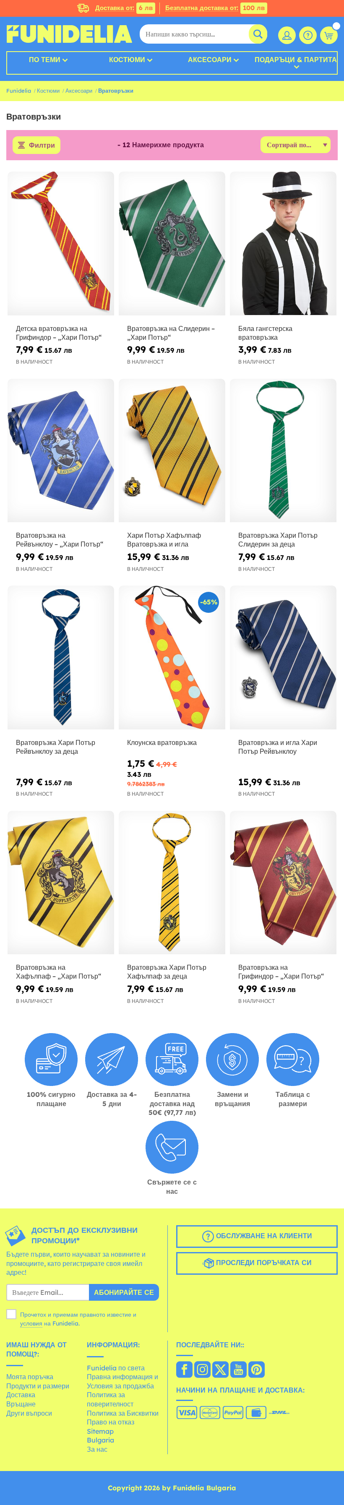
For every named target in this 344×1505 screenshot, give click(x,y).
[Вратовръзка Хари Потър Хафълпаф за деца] (172, 883)
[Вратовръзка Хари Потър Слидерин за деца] (283, 451)
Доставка (20, 1394)
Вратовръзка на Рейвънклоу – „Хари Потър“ (59, 539)
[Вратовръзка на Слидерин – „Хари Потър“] (172, 244)
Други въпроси (29, 1413)
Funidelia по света (116, 1368)
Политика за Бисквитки (123, 1413)
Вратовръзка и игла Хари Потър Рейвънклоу (277, 746)
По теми (44, 59)
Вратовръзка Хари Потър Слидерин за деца (278, 539)
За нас (97, 1449)
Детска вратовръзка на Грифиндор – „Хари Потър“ (59, 332)
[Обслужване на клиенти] (308, 35)
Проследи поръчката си (263, 1262)
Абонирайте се (124, 1292)
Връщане (21, 1404)
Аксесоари (210, 59)
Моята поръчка (29, 1376)
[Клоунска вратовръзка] (172, 658)
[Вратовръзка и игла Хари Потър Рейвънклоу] (283, 658)
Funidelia (18, 90)
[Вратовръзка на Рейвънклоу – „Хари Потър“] (61, 451)
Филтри (42, 145)
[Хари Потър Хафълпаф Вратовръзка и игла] (172, 451)
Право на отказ (110, 1422)
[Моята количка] (329, 35)
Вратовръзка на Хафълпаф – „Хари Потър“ (58, 971)
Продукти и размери (37, 1386)
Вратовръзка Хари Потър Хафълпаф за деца (166, 971)
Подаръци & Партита (296, 60)
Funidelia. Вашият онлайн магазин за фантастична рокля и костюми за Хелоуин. (69, 34)
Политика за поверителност (110, 1399)
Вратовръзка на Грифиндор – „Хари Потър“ (281, 971)
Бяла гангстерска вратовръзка (265, 332)
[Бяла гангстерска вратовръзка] (283, 244)
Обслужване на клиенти (263, 1236)
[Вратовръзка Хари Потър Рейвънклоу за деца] (61, 658)
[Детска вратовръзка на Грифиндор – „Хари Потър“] (61, 244)
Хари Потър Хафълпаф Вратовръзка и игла (164, 539)
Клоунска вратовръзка (162, 742)
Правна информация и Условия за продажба (122, 1381)
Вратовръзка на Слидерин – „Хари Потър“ (171, 332)
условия (31, 1323)
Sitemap (100, 1431)
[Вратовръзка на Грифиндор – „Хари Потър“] (283, 883)
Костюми (127, 59)
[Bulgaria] (184, 1370)
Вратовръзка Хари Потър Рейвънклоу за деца (55, 746)
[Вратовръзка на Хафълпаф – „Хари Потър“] (61, 883)
